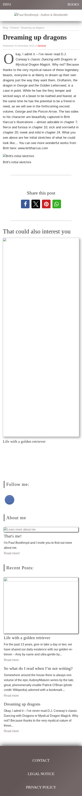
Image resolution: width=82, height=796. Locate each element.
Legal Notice (41, 774)
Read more (11, 660)
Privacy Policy (41, 787)
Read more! (12, 553)
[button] (25, 204)
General (14, 27)
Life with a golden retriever (24, 441)
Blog (5, 27)
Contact (41, 760)
